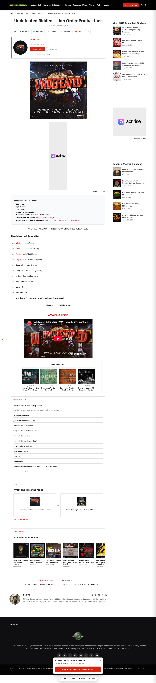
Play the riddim (37, 49)
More (91, 5)
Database (77, 5)
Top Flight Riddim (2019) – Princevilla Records (80, 584)
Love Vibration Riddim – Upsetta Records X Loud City (133, 182)
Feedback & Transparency (125, 668)
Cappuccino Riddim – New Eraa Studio (67, 389)
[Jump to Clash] (2, 343)
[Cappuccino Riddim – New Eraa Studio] (67, 375)
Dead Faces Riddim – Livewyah (48, 389)
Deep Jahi (39, 218)
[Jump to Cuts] (2, 339)
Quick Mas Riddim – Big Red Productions (133, 193)
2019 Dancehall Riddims (37, 13)
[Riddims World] (18, 5)
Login (106, 5)
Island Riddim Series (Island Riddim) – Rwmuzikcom (133, 53)
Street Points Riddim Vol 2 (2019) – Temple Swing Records (132, 30)
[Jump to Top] (2, 336)
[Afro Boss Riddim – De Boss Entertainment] (117, 217)
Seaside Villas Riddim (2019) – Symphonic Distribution (134, 64)
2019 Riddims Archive (21, 13)
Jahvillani (46, 218)
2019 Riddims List (55, 220)
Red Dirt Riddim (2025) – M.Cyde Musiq (131, 205)
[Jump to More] (2, 346)
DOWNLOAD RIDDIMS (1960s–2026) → (78, 669)
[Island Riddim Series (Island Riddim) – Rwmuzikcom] (117, 54)
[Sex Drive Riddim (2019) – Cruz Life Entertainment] (117, 76)
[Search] (145, 5)
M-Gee (18, 276)
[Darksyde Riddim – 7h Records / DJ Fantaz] (86, 375)
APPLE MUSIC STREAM (58, 315)
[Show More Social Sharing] (88, 31)
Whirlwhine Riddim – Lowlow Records (39, 584)
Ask (98, 5)
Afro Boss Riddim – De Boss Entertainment (133, 216)
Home (11, 13)
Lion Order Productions (26, 298)
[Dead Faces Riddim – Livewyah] (48, 375)
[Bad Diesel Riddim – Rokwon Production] (117, 42)
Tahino (19, 292)
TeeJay (18, 254)
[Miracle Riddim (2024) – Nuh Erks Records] (117, 171)
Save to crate (52, 49)
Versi (18, 287)
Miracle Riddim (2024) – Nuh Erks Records (133, 170)
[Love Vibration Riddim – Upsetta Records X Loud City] (117, 183)
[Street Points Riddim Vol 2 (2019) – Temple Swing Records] (117, 31)
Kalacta (52, 26)
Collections (43, 5)
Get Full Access (131, 5)
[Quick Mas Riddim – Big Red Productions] (117, 194)
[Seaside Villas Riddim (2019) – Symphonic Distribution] (117, 65)
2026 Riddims (55, 5)
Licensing (141, 668)
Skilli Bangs (21, 281)
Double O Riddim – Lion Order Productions (30, 389)
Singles (68, 5)
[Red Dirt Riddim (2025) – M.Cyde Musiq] (117, 206)
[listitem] (21, 554)
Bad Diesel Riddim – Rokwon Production (133, 41)
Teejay (52, 218)
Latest (34, 5)
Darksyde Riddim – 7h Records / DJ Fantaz (86, 389)
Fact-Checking (108, 668)
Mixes (85, 5)
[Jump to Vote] (2, 341)
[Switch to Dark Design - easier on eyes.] (141, 5)
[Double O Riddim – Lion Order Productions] (30, 375)
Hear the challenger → (21, 519)
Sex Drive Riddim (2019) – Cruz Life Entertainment (134, 76)
